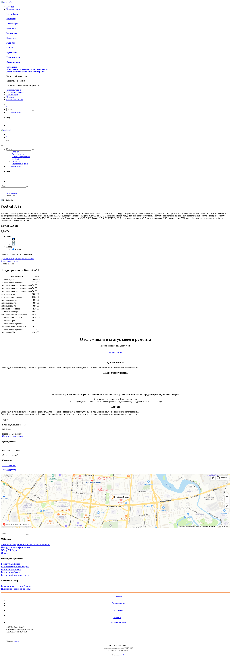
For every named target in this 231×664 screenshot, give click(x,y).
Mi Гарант (118, 610)
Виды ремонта (118, 603)
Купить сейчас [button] (27, 258)
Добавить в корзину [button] (10, 258)
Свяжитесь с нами (9, 261)
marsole (16, 641)
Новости (117, 617)
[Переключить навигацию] (7, 140)
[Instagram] (7, 123)
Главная (118, 596)
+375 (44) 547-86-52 (14, 112)
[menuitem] (10, 7)
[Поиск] (33, 110)
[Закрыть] (2, 145)
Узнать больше (115, 353)
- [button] (1, 189)
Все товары (11, 193)
